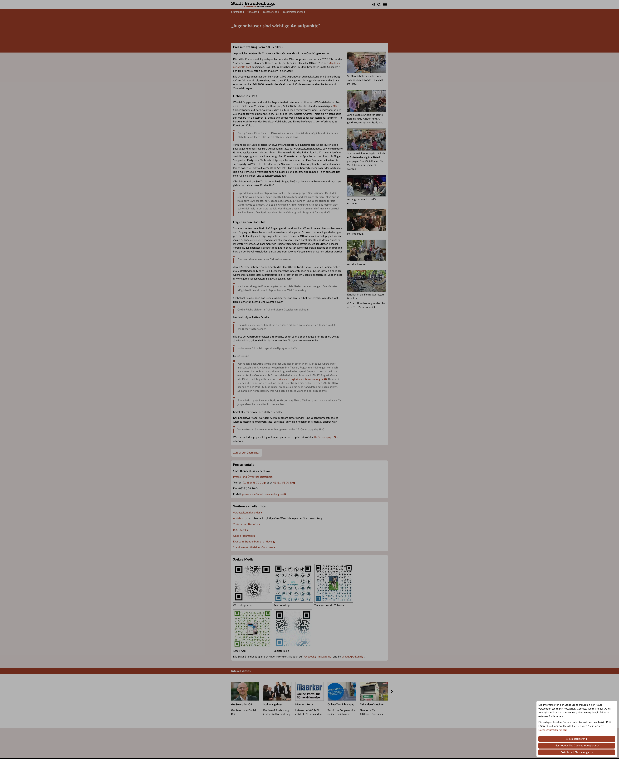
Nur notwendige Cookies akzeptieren (576, 745)
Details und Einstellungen (575, 752)
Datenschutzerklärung (551, 730)
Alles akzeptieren (575, 739)
